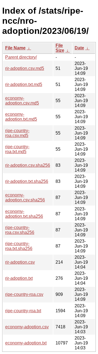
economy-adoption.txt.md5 (21, 116)
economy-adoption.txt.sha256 (24, 214)
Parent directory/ (21, 57)
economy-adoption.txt (26, 343)
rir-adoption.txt (19, 278)
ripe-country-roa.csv (24, 294)
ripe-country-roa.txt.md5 (17, 149)
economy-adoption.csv (27, 327)
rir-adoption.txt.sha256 (26, 181)
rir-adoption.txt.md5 (23, 84)
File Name (15, 48)
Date (79, 48)
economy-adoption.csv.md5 (22, 100)
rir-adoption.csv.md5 (24, 68)
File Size (60, 48)
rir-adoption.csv (20, 262)
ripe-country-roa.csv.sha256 (19, 230)
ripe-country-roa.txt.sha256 (18, 246)
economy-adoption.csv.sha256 (25, 197)
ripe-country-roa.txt (23, 310)
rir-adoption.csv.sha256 (27, 165)
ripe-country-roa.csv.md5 (17, 133)
